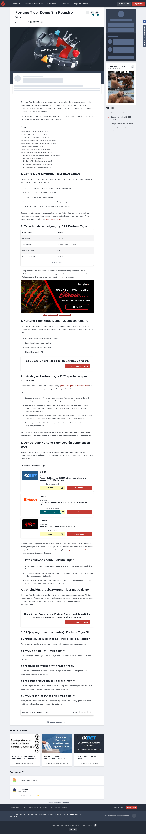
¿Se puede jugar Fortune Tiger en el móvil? (39, 164)
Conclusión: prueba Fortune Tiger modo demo (37, 149)
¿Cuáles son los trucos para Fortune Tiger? (39, 167)
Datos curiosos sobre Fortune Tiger (34, 146)
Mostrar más (57, 262)
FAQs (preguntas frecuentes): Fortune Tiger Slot (37, 152)
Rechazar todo (118, 807)
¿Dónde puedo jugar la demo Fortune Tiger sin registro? (43, 155)
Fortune (73, 829)
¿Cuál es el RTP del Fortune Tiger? (36, 158)
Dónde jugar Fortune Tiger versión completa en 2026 (39, 143)
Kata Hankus (22, 22)
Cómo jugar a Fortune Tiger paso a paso (35, 131)
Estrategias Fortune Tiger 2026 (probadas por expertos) (40, 140)
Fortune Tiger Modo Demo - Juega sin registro (37, 137)
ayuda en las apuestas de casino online (74, 386)
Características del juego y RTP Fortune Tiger (37, 134)
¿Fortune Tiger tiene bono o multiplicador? (39, 161)
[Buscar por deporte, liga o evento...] (8, 3)
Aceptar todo (131, 807)
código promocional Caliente (76, 550)
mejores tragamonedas (54, 219)
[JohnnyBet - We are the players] (3, 3)
